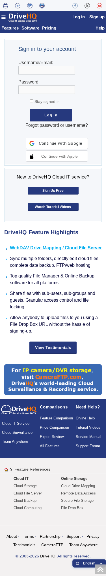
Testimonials (24, 545)
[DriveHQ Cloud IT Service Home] (19, 17)
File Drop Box (72, 508)
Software (30, 28)
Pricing (49, 28)
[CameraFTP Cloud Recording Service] (29, 5)
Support (73, 536)
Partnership (50, 536)
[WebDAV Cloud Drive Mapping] (5, 5)
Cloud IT (21, 478)
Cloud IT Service (15, 423)
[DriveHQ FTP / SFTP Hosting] (17, 5)
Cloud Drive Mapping (78, 486)
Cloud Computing (28, 508)
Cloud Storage (25, 486)
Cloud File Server (28, 493)
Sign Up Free (53, 191)
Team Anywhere (15, 441)
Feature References (32, 469)
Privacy (92, 536)
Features (10, 28)
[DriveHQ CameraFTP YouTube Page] (99, 5)
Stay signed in (46, 101)
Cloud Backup (25, 500)
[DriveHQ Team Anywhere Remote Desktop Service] (41, 5)
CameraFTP (52, 545)
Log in (78, 16)
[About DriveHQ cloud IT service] (19, 412)
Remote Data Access (78, 493)
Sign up (97, 16)
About (12, 536)
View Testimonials (53, 347)
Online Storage (74, 478)
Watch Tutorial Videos (53, 207)
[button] (57, 156)
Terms (28, 536)
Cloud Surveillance (17, 432)
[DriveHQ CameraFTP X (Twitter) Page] (87, 5)
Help (100, 28)
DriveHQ (47, 556)
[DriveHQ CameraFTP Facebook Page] (75, 5)
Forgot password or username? (56, 125)
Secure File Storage (77, 500)
